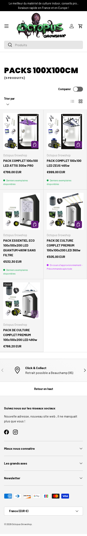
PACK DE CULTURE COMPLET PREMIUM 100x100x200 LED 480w (20, 335)
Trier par (9, 98)
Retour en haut (43, 389)
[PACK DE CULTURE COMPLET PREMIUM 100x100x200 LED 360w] (65, 211)
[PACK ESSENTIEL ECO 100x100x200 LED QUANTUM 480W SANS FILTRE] (21, 211)
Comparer (64, 89)
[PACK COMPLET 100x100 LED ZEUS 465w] (65, 131)
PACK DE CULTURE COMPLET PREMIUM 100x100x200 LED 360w (64, 245)
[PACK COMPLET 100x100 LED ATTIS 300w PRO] (21, 131)
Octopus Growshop (22, 524)
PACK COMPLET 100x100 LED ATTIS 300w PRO (20, 163)
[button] (80, 26)
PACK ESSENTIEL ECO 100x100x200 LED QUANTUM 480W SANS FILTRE (19, 247)
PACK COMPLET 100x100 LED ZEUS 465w (64, 163)
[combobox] (43, 45)
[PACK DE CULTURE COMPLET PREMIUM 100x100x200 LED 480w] (21, 300)
